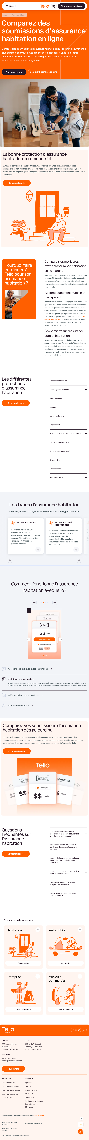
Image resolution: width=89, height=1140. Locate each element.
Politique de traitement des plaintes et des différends (34, 1104)
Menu (11, 6)
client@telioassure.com (12, 1061)
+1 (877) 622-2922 (9, 1058)
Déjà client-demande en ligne (43, 72)
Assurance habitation (10, 1086)
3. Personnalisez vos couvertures (23, 695)
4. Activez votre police (18, 705)
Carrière (28, 1086)
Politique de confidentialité (33, 1123)
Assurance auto (8, 1082)
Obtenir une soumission (72, 6)
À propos (28, 1082)
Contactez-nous (23, 1009)
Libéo (27, 1135)
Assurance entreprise (11, 1090)
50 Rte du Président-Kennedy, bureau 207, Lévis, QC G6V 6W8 (33, 1046)
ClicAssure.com (39, 1115)
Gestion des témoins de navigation (9, 1129)
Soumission (23, 963)
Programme (29, 1097)
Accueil (5, 15)
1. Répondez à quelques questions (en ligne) (28, 669)
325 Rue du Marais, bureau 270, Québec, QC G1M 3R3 (10, 1046)
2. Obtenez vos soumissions (21, 679)
